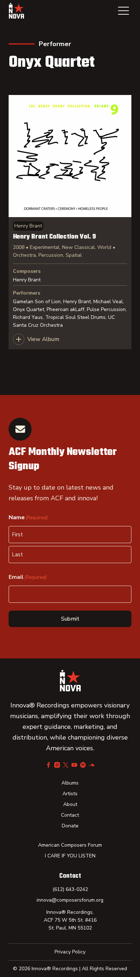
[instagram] (57, 765)
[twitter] (66, 765)
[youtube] (74, 765)
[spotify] (83, 765)
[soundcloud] (91, 765)
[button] (123, 11)
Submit (70, 619)
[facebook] (48, 765)
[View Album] (70, 222)
